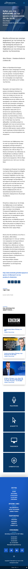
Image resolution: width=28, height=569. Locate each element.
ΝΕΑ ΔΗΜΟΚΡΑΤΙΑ (14, 507)
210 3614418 (14, 541)
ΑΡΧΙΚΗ (14, 491)
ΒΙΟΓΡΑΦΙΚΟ (14, 493)
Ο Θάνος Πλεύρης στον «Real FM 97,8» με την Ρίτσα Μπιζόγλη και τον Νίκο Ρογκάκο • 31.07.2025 (13, 379)
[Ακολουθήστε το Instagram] (19, 281)
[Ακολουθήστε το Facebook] (9, 281)
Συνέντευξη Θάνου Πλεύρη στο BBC (13, 330)
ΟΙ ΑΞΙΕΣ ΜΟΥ (14, 497)
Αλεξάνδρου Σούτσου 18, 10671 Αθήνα (14, 534)
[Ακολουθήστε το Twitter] (12, 281)
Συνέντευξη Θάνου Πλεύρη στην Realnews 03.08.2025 (13, 354)
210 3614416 (14, 539)
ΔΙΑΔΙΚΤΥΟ (14, 426)
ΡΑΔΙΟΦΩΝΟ (14, 406)
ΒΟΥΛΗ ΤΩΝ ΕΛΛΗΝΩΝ (14, 509)
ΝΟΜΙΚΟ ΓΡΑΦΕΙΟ (14, 511)
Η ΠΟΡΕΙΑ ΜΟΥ (14, 495)
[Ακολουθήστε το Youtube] (15, 281)
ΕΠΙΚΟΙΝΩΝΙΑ (14, 499)
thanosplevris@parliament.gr (14, 544)
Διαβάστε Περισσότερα (9, 332)
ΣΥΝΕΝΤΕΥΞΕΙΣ (14, 466)
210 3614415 (14, 537)
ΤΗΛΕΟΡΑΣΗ (14, 446)
